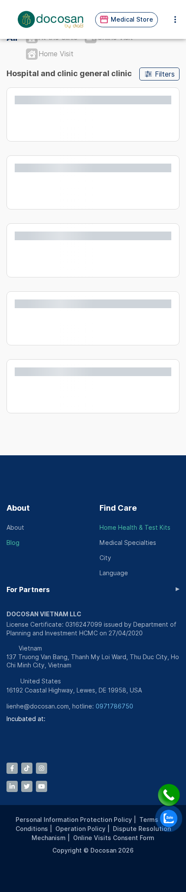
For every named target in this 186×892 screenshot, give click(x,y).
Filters (165, 74)
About (18, 507)
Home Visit (56, 54)
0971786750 (114, 706)
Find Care (118, 507)
